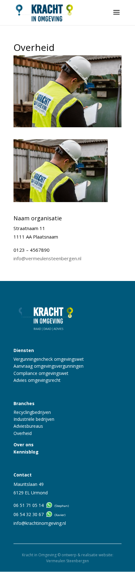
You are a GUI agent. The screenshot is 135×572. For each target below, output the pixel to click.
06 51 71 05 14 (29, 505)
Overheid (23, 433)
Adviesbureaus (28, 426)
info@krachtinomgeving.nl (40, 523)
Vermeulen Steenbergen (67, 561)
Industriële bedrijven (34, 419)
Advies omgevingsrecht (37, 380)
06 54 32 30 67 (29, 514)
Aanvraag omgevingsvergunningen (49, 366)
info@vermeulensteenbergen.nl (47, 258)
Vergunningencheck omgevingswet (49, 359)
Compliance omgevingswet (41, 373)
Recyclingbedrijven (32, 412)
